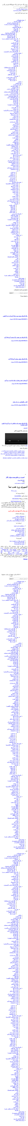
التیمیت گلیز (15, 686)
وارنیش (16, 684)
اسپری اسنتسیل (14, 730)
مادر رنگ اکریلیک (11, 597)
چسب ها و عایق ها (16, 743)
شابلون (19, 643)
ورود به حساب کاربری (21, 9)
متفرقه (16, 838)
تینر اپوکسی (12, 736)
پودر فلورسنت (14, 669)
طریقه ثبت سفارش (19, 519)
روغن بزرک (15, 788)
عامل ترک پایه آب (14, 683)
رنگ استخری (15, 620)
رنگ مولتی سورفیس (13, 657)
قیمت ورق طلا (8, 550)
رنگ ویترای (15, 661)
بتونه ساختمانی (14, 607)
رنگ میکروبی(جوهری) (13, 666)
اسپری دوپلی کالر (14, 719)
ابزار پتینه (16, 798)
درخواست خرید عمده (19, 525)
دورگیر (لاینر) (15, 795)
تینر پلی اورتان (11, 737)
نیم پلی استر (12, 633)
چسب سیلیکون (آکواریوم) (12, 745)
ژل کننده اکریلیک (14, 690)
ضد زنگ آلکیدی (14, 604)
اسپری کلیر (15, 720)
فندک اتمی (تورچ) (14, 789)
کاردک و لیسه (15, 823)
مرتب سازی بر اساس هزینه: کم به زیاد (10, 453)
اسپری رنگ (12, 641)
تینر (17, 732)
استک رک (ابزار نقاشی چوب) (11, 836)
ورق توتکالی (15, 703)
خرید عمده (21, 844)
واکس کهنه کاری (14, 813)
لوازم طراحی (15, 648)
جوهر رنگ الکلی (11, 636)
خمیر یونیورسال (14, 610)
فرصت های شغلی (19, 848)
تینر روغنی (12, 735)
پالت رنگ (16, 713)
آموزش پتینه (13, 549)
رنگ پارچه (16, 664)
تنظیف (16, 700)
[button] (14, 851)
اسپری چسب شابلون (13, 696)
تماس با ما (21, 532)
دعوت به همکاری (20, 534)
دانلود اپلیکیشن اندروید (19, 846)
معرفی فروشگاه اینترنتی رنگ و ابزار (15, 520)
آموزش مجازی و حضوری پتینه (17, 541)
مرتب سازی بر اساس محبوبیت (16, 450)
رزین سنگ (15, 625)
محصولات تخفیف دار (19, 842)
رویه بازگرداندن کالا (19, 531)
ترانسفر (16, 691)
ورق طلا (16, 702)
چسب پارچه (15, 752)
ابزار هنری (15, 710)
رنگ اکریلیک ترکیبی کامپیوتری (11, 613)
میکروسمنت (19, 553)
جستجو (11, 292)
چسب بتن (16, 755)
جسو (17, 681)
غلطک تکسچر (15, 808)
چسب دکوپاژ (15, 693)
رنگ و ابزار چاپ (14, 654)
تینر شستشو (12, 742)
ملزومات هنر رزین (16, 775)
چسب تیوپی (15, 759)
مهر (17, 819)
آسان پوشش (15, 826)
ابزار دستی (15, 835)
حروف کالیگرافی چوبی (12, 658)
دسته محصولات (20, 581)
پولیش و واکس (11, 640)
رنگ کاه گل (15, 663)
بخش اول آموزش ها (19, 542)
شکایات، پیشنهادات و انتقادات (17, 535)
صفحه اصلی (21, 839)
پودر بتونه (16, 601)
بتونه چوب (12, 634)
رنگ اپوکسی (15, 618)
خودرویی (16, 637)
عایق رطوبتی (12, 766)
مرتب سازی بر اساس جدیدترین (19, 457)
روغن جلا (16, 608)
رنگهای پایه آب (14, 593)
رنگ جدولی (15, 605)
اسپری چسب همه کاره (12, 729)
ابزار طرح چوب (14, 802)
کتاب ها (22, 845)
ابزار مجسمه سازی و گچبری (11, 656)
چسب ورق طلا (14, 694)
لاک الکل (16, 704)
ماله (17, 799)
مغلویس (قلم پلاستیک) (12, 818)
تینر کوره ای (12, 740)
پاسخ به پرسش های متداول (17, 530)
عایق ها (16, 765)
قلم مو (16, 803)
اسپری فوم (15, 727)
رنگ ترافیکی (15, 615)
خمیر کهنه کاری (14, 714)
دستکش (16, 832)
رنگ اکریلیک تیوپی (14, 660)
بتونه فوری (15, 624)
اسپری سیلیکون (14, 726)
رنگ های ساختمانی (16, 588)
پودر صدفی (15, 670)
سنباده (16, 821)
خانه (26, 445)
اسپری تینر (12, 739)
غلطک (16, 805)
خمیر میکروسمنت (13, 680)
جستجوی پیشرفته (7, 457)
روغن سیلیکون (14, 707)
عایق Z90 (13, 769)
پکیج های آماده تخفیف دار (18, 841)
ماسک (16, 831)
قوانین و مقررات (20, 528)
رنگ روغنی (24, 550)
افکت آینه (16, 673)
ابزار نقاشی (18, 796)
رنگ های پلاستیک (11, 598)
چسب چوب (15, 746)
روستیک (16, 587)
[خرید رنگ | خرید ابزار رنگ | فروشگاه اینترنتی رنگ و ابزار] (21, 3)
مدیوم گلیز (15, 687)
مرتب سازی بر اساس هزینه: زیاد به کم (14, 455)
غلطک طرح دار (14, 806)
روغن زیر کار (15, 611)
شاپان (17, 603)
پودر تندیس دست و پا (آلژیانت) (11, 671)
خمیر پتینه (16, 677)
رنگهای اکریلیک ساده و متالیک (8, 595)
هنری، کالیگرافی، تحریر (12, 650)
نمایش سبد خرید (17, 10)
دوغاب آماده (12, 773)
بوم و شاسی (18, 644)
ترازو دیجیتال (15, 790)
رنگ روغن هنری (14, 651)
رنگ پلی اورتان (14, 617)
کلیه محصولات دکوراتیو (12, 584)
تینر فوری (13, 733)
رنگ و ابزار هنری (17, 646)
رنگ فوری (15, 627)
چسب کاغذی (15, 757)
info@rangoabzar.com (16, 501)
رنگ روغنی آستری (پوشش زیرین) (10, 600)
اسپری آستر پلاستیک (13, 723)
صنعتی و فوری (17, 614)
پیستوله (16, 816)
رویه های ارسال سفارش (18, 517)
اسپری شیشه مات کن (13, 722)
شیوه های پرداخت (20, 516)
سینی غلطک (15, 815)
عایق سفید (12, 768)
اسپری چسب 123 (14, 760)
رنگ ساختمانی (5, 549)
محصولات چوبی (14, 709)
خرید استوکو (11, 553)
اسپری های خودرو (11, 638)
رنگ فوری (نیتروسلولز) (9, 628)
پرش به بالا (14, 490)
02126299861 (18, 496)
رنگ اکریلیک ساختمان (10, 594)
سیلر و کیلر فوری (11, 631)
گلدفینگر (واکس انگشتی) (12, 706)
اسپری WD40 (16, 550)
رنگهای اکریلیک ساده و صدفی (11, 653)
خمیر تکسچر (15, 679)
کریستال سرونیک (14, 674)
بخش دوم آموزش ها (19, 543)
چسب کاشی (15, 753)
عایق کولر (13, 770)
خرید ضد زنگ (13, 552)
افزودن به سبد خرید (19, 483)
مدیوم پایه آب (15, 689)
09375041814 (15, 498)
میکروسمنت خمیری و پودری (11, 585)
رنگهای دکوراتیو (17, 582)
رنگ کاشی (15, 591)
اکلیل (17, 667)
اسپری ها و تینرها (17, 716)
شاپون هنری (15, 699)
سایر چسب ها (15, 763)
